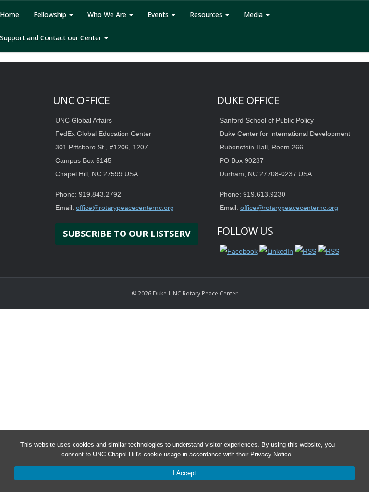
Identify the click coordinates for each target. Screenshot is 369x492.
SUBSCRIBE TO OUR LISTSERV (127, 233)
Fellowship (51, 14)
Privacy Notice (270, 454)
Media (254, 14)
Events (159, 14)
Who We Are (107, 14)
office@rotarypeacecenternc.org (125, 207)
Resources (207, 14)
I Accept (184, 473)
